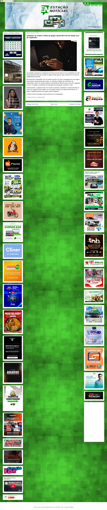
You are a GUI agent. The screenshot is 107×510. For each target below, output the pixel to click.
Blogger (71, 507)
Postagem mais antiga (75, 104)
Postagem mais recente (32, 104)
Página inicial (53, 104)
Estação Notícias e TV (33, 97)
